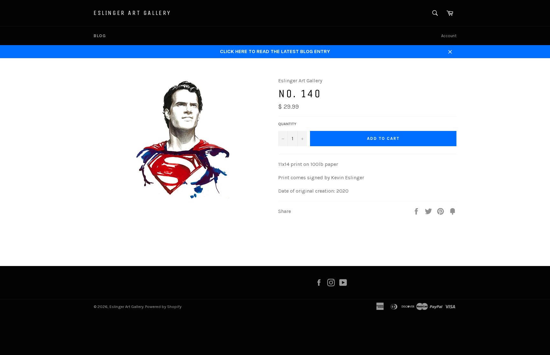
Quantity (287, 124)
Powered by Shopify (163, 306)
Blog (100, 35)
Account (448, 35)
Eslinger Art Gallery (132, 13)
